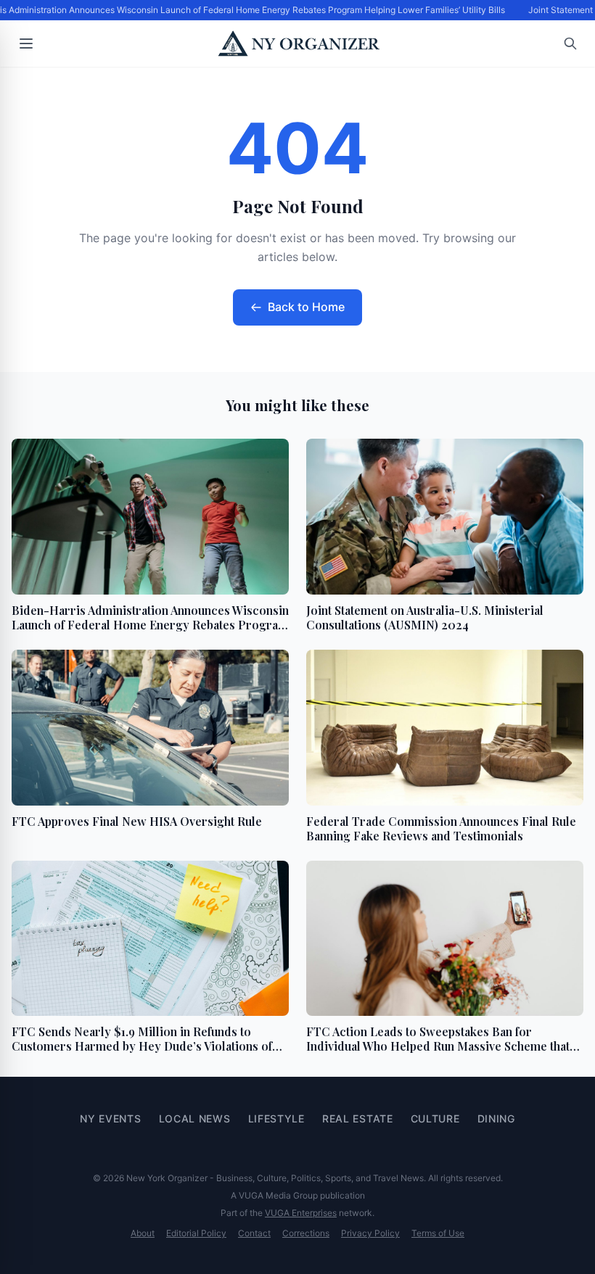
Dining (496, 1118)
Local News (195, 1118)
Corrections (305, 1233)
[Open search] (570, 43)
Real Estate (357, 1118)
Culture (435, 1118)
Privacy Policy (370, 1233)
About (143, 1233)
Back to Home (306, 306)
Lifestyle (276, 1118)
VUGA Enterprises (301, 1212)
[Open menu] (26, 43)
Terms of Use (437, 1233)
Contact (254, 1233)
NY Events (110, 1118)
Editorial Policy (196, 1233)
